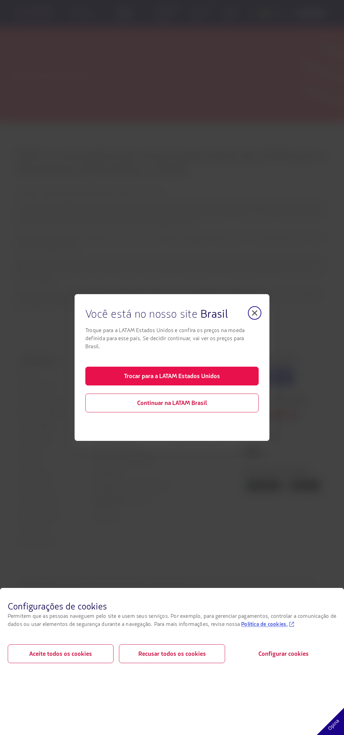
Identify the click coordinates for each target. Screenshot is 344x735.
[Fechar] (254, 313)
